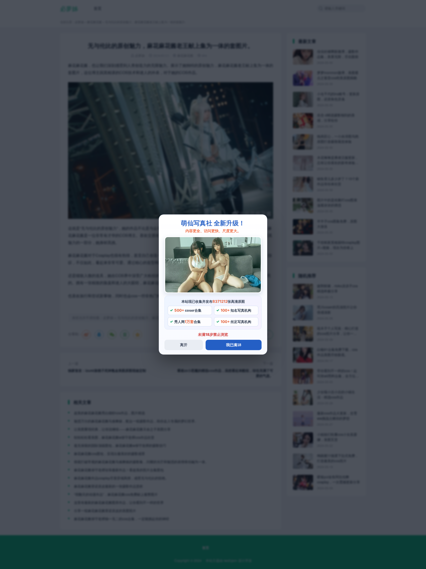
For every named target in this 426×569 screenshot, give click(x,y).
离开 (183, 345)
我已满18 (233, 345)
